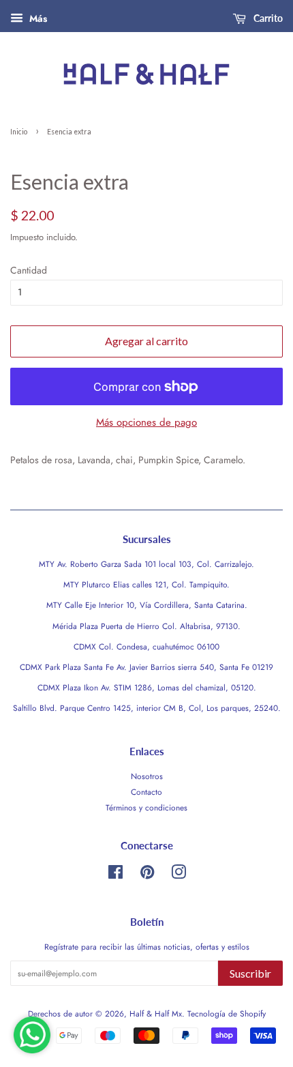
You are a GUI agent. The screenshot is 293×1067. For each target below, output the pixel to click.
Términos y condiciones (146, 807)
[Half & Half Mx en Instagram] (178, 875)
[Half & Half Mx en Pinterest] (147, 875)
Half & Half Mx (155, 1013)
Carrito (267, 18)
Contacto (146, 792)
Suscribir (250, 973)
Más (37, 18)
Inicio (18, 132)
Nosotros (147, 776)
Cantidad (28, 270)
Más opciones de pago (146, 422)
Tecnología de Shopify (226, 1013)
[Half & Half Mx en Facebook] (115, 875)
